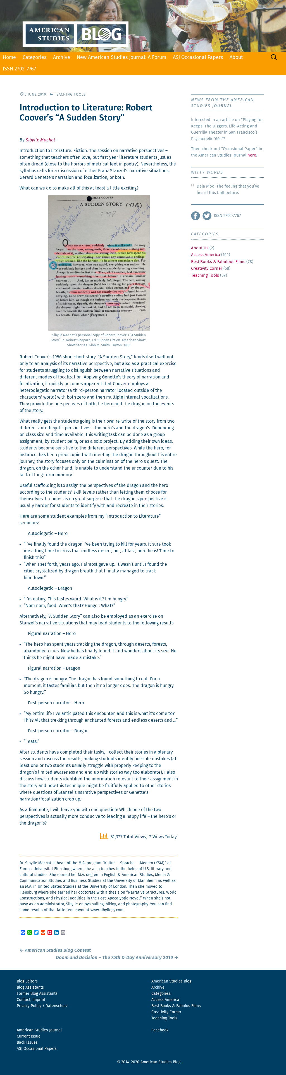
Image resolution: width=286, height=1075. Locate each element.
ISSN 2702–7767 (19, 69)
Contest (55, 950)
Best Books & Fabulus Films (176, 1006)
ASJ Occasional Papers (198, 57)
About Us (199, 248)
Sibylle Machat (40, 140)
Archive (61, 57)
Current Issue (28, 1036)
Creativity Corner (206, 268)
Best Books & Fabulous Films (218, 262)
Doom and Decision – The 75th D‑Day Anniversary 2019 (117, 957)
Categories (34, 57)
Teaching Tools (70, 94)
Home (9, 57)
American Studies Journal (39, 1030)
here (251, 155)
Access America (205, 255)
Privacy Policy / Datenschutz (42, 1006)
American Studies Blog (171, 981)
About (236, 57)
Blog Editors (27, 981)
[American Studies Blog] (143, 26)
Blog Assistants (30, 987)
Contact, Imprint (31, 1000)
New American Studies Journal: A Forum (121, 57)
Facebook (159, 1030)
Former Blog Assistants (37, 994)
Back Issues (27, 1043)
